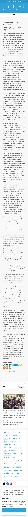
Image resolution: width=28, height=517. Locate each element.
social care (18, 467)
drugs (17, 447)
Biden (17, 376)
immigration (7, 453)
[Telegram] (18, 365)
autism (9, 432)
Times (9, 470)
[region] (14, 506)
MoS (20, 460)
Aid (12, 371)
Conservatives (15, 438)
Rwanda (12, 467)
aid (13, 376)
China (21, 435)
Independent (17, 453)
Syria (5, 470)
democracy (17, 444)
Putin (17, 464)
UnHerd (18, 473)
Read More (15, 424)
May (9, 461)
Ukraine (7, 473)
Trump (15, 470)
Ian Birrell (14, 6)
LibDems (22, 457)
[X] (7, 365)
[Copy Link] (21, 365)
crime (20, 441)
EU (22, 447)
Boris (19, 432)
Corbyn (5, 441)
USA (5, 476)
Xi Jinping (16, 476)
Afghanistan (6, 371)
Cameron (13, 435)
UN (12, 473)
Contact (21, 1)
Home (9, 1)
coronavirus (12, 441)
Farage (5, 450)
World (16, 371)
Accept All (14, 510)
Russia (6, 467)
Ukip (21, 470)
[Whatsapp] (12, 365)
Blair (14, 432)
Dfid (5, 447)
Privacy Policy (10, 506)
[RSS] (7, 367)
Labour (15, 457)
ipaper (22, 376)
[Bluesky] (15, 365)
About (15, 1)
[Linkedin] (10, 365)
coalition (5, 438)
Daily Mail (8, 445)
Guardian (12, 450)
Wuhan (10, 476)
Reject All (14, 513)
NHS (5, 464)
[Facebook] (4, 365)
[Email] (10, 367)
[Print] (4, 367)
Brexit (6, 435)
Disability (11, 447)
